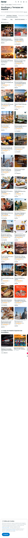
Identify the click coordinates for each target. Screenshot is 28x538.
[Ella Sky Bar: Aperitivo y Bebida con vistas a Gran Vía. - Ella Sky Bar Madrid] (7, 226)
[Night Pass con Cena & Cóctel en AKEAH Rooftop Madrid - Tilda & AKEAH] (7, 30)
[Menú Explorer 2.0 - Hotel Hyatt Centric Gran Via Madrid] (21, 313)
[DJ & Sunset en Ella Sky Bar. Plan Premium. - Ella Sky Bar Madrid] (7, 52)
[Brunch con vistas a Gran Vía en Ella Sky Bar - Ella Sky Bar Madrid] (21, 52)
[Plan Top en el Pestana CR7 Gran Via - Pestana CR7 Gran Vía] (7, 74)
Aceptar (5, 534)
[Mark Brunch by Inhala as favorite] (12, 112)
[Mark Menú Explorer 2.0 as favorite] (25, 308)
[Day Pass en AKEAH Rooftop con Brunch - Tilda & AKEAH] (21, 30)
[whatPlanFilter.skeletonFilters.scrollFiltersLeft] (1, 16)
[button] (17, 4)
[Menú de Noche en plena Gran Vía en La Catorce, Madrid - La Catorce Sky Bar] (7, 291)
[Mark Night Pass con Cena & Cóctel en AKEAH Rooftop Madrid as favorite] (12, 25)
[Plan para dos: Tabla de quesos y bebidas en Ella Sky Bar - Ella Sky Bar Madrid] (21, 248)
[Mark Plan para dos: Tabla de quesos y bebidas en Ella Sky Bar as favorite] (25, 243)
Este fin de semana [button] (20, 19)
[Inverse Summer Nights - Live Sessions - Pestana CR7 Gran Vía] (21, 161)
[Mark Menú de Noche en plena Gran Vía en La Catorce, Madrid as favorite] (12, 287)
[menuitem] (12, 15)
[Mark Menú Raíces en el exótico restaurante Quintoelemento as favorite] (12, 178)
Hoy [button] (11, 19)
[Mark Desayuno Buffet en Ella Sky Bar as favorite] (12, 265)
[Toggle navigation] (26, 2)
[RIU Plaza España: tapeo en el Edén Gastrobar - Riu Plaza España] (21, 117)
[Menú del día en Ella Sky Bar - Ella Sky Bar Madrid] (7, 95)
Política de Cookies (5, 527)
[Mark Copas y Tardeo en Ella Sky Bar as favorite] (25, 91)
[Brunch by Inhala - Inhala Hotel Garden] (7, 117)
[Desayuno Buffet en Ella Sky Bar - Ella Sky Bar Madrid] (7, 269)
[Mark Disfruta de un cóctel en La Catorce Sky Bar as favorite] (12, 200)
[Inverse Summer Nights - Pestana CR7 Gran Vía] (21, 139)
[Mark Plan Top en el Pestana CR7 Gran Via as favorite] (12, 69)
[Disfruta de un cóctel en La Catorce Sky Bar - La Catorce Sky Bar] (7, 204)
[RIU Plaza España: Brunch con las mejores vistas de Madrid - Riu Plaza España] (21, 74)
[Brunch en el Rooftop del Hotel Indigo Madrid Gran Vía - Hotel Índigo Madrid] (7, 139)
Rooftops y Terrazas (12, 15)
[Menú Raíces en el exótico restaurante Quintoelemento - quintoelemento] (7, 182)
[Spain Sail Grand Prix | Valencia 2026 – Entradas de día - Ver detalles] (20, 340)
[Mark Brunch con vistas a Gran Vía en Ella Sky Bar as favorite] (25, 47)
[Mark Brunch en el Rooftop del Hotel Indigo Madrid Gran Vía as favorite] (12, 134)
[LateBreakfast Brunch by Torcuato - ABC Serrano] (21, 182)
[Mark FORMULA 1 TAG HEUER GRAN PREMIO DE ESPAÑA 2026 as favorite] (11, 336)
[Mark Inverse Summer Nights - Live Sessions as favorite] (25, 156)
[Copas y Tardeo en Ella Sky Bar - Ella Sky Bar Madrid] (21, 95)
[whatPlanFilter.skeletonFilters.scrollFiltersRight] (27, 16)
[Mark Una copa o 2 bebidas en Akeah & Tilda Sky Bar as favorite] (25, 200)
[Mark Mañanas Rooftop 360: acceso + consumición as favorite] (12, 156)
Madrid (2, 4)
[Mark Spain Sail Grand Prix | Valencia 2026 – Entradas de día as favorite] (24, 336)
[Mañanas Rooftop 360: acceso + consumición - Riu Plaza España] (7, 161)
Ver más (25, 11)
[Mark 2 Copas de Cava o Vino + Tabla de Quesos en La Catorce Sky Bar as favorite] (25, 221)
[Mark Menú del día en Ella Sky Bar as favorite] (12, 91)
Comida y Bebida (8, 4)
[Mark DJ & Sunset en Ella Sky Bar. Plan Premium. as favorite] (12, 47)
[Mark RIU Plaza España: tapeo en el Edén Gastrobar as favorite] (25, 112)
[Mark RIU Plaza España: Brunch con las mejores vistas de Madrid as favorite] (25, 69)
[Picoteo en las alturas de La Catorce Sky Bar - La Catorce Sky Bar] (7, 248)
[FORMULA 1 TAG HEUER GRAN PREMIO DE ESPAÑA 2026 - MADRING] (7, 340)
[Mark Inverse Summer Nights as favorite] (25, 134)
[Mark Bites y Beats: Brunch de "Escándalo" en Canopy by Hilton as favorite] (25, 287)
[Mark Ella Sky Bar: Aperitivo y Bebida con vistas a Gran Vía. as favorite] (12, 221)
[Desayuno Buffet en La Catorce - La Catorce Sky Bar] (21, 269)
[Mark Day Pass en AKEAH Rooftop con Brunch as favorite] (25, 25)
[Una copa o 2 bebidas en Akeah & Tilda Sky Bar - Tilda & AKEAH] (21, 204)
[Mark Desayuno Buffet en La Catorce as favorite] (25, 265)
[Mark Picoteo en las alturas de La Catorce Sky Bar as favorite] (12, 243)
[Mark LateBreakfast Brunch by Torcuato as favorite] (25, 178)
